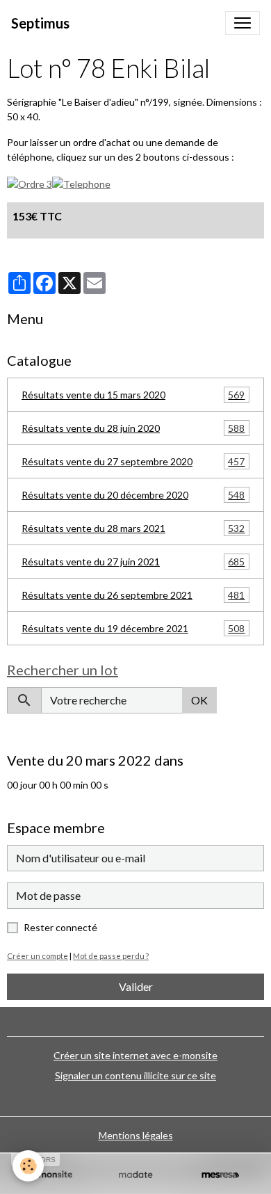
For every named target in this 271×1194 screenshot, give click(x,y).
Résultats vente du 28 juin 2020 (133, 428)
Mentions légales (136, 1135)
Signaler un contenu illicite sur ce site (135, 1075)
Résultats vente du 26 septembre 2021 (133, 595)
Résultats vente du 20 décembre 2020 (133, 495)
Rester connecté (60, 927)
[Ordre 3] (29, 182)
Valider (136, 986)
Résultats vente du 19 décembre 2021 (133, 628)
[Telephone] (81, 182)
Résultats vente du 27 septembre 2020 (133, 461)
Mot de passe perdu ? (111, 955)
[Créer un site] (51, 1175)
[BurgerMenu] (242, 23)
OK (199, 700)
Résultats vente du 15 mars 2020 (133, 395)
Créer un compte (37, 955)
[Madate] (135, 1175)
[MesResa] (220, 1175)
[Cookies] (28, 1165)
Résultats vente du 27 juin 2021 (133, 562)
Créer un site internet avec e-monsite (135, 1055)
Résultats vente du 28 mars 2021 (133, 528)
